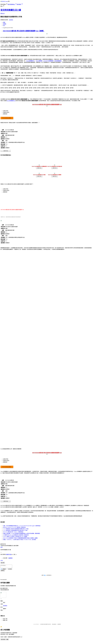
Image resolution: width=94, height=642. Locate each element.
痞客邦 (7, 554)
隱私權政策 (54, 624)
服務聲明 (59, 624)
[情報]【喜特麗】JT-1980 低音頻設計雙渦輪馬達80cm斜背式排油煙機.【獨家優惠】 (21, 533)
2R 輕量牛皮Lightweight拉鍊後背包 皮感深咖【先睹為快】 (16, 535)
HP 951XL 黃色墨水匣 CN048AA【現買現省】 (13, 531)
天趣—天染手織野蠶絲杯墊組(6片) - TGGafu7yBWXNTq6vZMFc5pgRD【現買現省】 (22, 525)
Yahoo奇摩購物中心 (30, 60)
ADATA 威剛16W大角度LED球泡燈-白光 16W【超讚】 (15, 536)
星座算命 (10, 558)
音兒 (2, 547)
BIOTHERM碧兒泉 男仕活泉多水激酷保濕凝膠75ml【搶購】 (24, 31)
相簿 (4, 22)
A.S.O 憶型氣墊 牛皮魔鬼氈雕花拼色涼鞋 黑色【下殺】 (15, 530)
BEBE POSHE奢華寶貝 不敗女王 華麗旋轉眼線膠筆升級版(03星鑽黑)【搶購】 (20, 538)
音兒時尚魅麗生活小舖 (11, 10)
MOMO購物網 (39, 60)
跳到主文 (3, 13)
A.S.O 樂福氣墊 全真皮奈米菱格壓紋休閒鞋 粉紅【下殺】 (16, 528)
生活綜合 (11, 19)
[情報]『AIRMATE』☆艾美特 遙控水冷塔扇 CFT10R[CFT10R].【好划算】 (19, 539)
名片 (4, 25)
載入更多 (2, 562)
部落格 (4, 23)
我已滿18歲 (3, 639)
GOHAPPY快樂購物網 (48, 60)
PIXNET (37, 624)
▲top (2, 560)
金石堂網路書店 (58, 60)
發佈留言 (2, 570)
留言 (10, 554)
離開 (7, 639)
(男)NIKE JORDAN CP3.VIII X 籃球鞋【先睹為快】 (14, 527)
